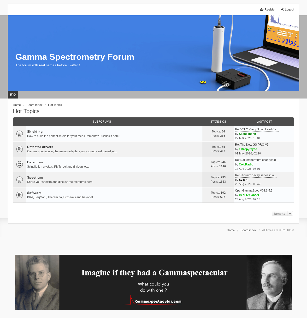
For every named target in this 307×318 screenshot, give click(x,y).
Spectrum (35, 177)
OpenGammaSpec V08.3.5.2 (253, 190)
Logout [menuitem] (289, 9)
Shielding (35, 131)
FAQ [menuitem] (13, 94)
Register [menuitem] (270, 9)
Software (34, 193)
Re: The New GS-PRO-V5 (252, 144)
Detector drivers (40, 147)
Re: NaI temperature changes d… (257, 160)
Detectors (35, 162)
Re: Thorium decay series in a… (256, 175)
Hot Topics (26, 111)
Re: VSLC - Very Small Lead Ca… (257, 129)
